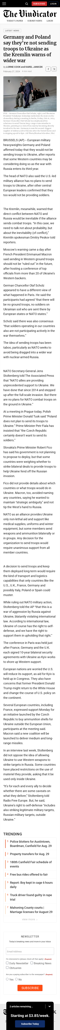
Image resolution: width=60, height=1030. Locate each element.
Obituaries (15, 968)
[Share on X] (54, 69)
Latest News (12, 31)
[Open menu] (4, 4)
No (20, 979)
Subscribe (39, 4)
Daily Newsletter (18, 963)
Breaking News (42, 963)
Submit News (35, 21)
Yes (11, 979)
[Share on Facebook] (48, 69)
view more (29, 919)
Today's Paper (15, 21)
